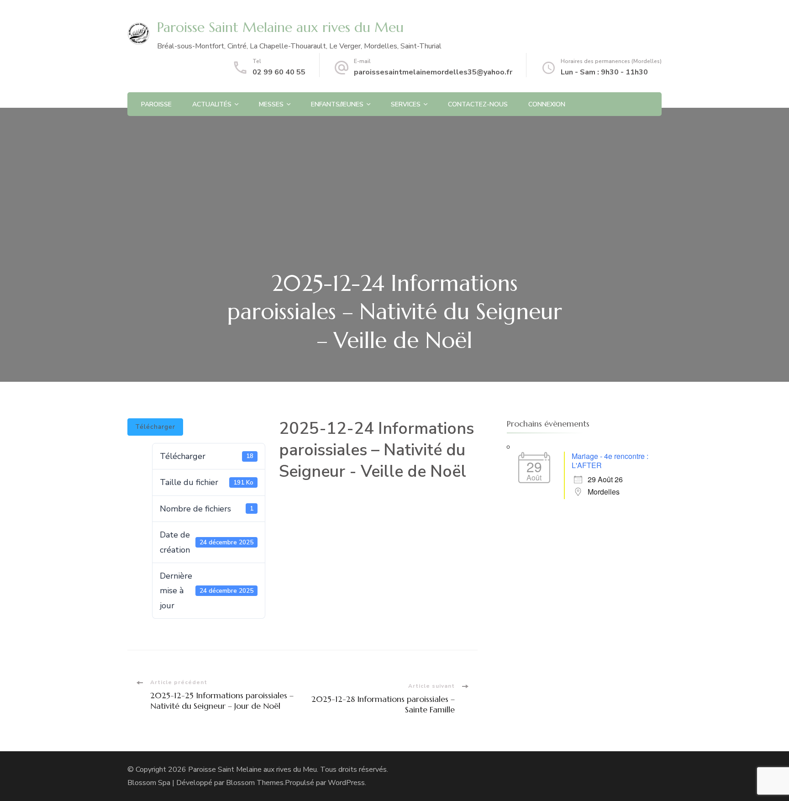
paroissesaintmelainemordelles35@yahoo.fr (433, 72)
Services (406, 104)
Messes (271, 104)
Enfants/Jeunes (337, 104)
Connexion (546, 104)
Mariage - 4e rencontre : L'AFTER (610, 460)
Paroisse (156, 104)
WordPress (346, 783)
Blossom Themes (255, 783)
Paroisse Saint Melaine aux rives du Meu (280, 27)
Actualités (211, 104)
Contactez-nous (478, 104)
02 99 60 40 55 (278, 72)
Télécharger (155, 426)
